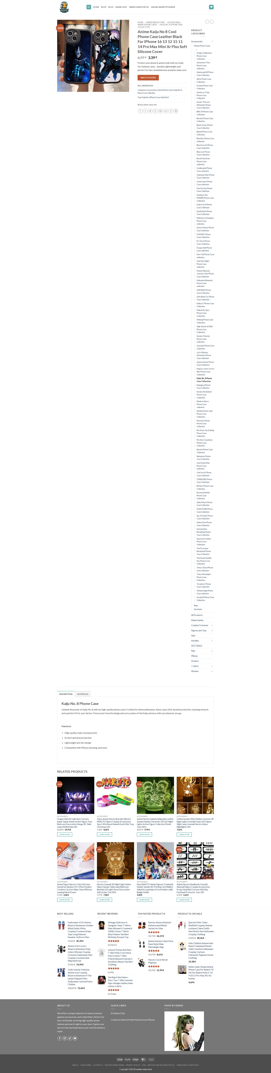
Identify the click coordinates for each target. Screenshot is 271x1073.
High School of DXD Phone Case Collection (205, 329)
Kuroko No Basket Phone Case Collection (204, 395)
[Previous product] (212, 22)
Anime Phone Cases (147, 24)
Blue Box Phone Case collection (205, 140)
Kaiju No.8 (165, 97)
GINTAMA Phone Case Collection (204, 291)
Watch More (148, 77)
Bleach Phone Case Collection (204, 133)
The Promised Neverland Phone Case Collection (204, 551)
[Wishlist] (211, 7)
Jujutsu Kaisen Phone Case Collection (205, 363)
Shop (103, 7)
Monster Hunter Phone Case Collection (203, 424)
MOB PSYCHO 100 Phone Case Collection (204, 414)
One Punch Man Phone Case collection (203, 466)
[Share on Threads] (155, 111)
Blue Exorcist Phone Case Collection (205, 146)
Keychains (198, 609)
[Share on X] (145, 111)
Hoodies (195, 640)
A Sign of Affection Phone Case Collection (204, 56)
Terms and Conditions (188, 1065)
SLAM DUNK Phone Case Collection (205, 510)
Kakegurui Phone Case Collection (203, 386)
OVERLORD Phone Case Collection (204, 480)
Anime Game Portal (139, 7)
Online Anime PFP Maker (163, 7)
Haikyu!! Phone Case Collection (205, 305)
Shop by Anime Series (114, 1065)
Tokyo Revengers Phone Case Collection (204, 577)
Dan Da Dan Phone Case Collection (204, 189)
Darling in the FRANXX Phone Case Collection (205, 198)
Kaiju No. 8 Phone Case (151, 97)
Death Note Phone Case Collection (204, 212)
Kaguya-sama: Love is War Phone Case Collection (205, 372)
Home (96, 7)
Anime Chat (121, 7)
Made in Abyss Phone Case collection (203, 404)
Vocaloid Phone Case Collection (205, 598)
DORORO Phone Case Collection (204, 235)
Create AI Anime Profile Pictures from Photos (133, 1019)
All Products (197, 615)
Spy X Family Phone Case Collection (205, 517)
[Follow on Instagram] (65, 1038)
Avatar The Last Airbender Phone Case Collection (204, 105)
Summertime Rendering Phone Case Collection (204, 532)
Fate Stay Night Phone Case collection (203, 264)
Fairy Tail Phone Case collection (205, 256)
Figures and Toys (198, 630)
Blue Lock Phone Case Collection (203, 153)
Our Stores (85, 1065)
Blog (110, 7)
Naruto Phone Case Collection (205, 451)
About (75, 1065)
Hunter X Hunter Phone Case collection (203, 339)
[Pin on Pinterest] (160, 111)
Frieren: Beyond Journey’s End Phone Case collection (205, 274)
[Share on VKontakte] (165, 111)
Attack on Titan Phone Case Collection (203, 95)
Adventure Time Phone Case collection (203, 65)
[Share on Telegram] (175, 111)
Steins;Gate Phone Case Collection (204, 523)
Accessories (173, 22)
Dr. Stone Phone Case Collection (203, 242)
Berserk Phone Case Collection (205, 119)
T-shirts (195, 666)
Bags (196, 605)
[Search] (89, 7)
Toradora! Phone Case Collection (204, 585)
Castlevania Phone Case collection (204, 169)
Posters (195, 661)
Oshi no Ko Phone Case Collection (204, 474)
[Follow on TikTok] (70, 1038)
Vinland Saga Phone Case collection (205, 592)
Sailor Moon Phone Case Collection (204, 503)
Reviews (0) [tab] (82, 694)
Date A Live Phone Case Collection (204, 206)
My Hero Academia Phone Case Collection (204, 443)
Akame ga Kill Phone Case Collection (205, 73)
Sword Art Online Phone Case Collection (204, 542)
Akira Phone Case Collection (204, 80)
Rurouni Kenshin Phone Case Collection (203, 495)
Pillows (194, 656)
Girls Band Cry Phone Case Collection (205, 298)
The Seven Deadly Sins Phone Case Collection (204, 561)
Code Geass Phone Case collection (204, 183)
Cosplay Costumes (199, 625)
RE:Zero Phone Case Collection (205, 487)
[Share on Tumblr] (170, 111)
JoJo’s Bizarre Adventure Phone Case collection (204, 355)
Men (193, 651)
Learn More (64, 834)
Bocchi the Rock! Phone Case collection (203, 161)
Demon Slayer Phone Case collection (205, 229)
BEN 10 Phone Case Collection (205, 113)
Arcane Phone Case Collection (205, 87)
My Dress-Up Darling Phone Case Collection (205, 433)
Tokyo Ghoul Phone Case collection (205, 569)
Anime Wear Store (155, 22)
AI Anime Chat (118, 1013)
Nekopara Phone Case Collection (203, 457)
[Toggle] (212, 41)
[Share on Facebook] (140, 111)
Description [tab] (65, 694)
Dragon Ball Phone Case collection (204, 249)
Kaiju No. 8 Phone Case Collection (204, 379)
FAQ (144, 1065)
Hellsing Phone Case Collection (205, 321)
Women (194, 671)
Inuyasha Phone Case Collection (205, 347)
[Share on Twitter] (150, 111)
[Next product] (207, 22)
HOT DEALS (196, 646)
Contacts (98, 1065)
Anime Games (197, 620)
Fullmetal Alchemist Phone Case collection (205, 283)
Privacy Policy (133, 1065)
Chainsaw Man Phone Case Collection (205, 176)
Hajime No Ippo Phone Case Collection (203, 313)
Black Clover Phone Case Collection (205, 126)
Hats (193, 635)
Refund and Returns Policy (161, 1065)
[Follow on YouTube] (75, 1038)
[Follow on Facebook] (59, 1038)
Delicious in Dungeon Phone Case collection (205, 221)
